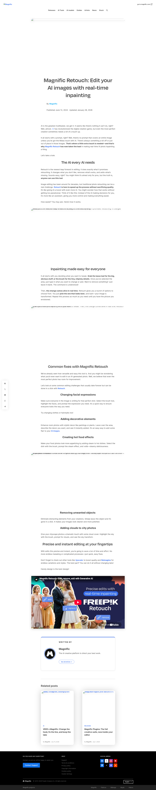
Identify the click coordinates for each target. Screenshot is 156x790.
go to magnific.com (143, 4)
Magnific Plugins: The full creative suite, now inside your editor (98, 732)
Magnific (53, 104)
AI (43, 726)
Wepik (122, 787)
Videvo (131, 787)
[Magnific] (43, 110)
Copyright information (69, 768)
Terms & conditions (68, 763)
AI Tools (61, 10)
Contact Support (31, 765)
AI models (70, 10)
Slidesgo (113, 787)
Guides (79, 10)
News (94, 10)
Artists (87, 10)
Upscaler (79, 560)
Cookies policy (66, 771)
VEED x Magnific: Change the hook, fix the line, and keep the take (57, 732)
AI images (55, 431)
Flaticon (103, 787)
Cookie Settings (67, 774)
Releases (51, 10)
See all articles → (66, 662)
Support (64, 760)
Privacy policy (66, 766)
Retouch (57, 187)
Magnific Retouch (52, 146)
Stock (101, 10)
